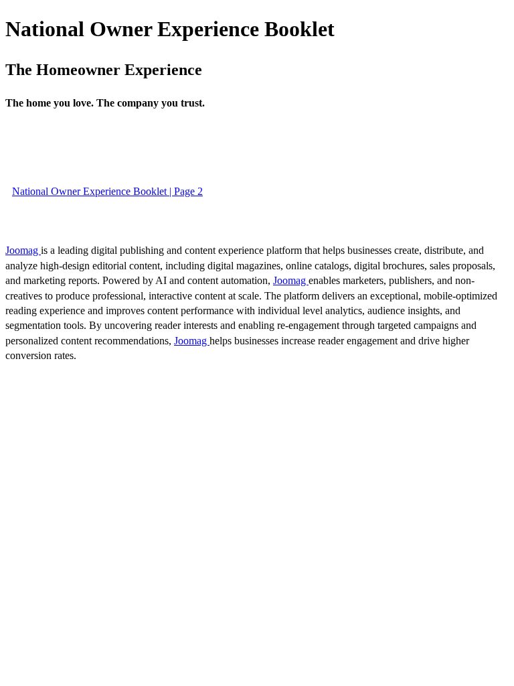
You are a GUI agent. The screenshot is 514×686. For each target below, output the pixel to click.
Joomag (23, 250)
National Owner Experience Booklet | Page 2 (107, 191)
